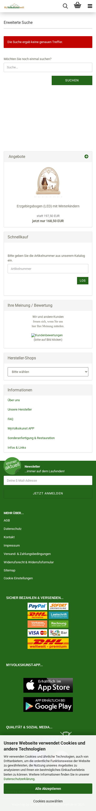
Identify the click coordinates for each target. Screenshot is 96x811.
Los (83, 280)
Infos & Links (17, 447)
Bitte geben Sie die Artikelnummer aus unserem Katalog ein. (46, 258)
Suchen (72, 80)
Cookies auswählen (48, 801)
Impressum (12, 545)
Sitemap (9, 570)
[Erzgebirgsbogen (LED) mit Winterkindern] (48, 182)
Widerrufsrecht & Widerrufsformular (29, 562)
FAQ (10, 419)
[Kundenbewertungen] (47, 335)
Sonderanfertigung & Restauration (31, 438)
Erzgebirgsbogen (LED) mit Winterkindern (48, 206)
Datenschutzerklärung (19, 779)
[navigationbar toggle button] (90, 6)
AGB (7, 520)
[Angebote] (86, 157)
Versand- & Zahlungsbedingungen (27, 554)
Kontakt (9, 537)
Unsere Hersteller (20, 409)
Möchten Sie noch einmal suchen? (27, 59)
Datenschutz (12, 529)
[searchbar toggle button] (65, 6)
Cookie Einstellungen (18, 578)
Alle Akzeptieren (48, 789)
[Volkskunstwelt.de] (12, 6)
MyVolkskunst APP (21, 428)
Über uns (14, 400)
